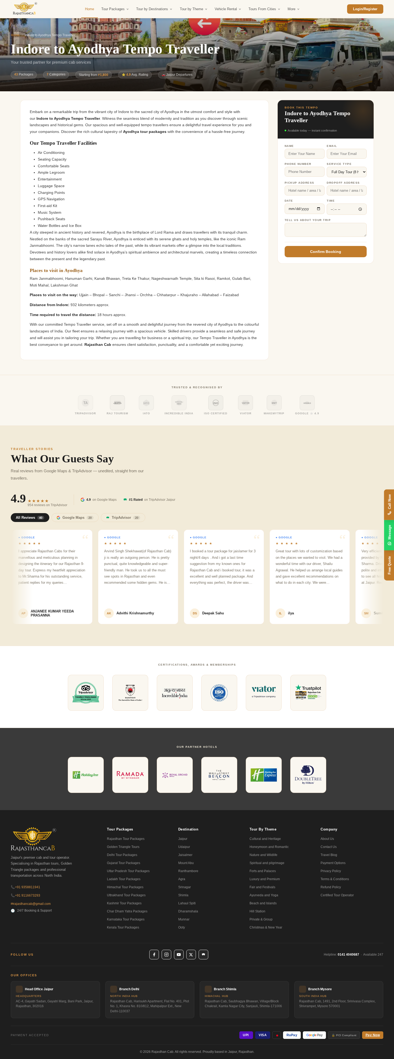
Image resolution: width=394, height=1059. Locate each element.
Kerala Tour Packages (123, 927)
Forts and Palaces (263, 871)
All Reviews (29, 518)
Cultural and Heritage (265, 839)
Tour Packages (113, 9)
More (291, 9)
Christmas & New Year (266, 927)
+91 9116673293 (25, 895)
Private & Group (261, 919)
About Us (327, 839)
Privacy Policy (331, 871)
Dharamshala (188, 911)
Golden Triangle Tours (123, 847)
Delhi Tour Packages (122, 855)
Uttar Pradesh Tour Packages (128, 871)
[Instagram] (166, 954)
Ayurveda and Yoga (264, 895)
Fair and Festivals (262, 887)
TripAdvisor (125, 518)
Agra (181, 879)
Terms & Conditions (335, 879)
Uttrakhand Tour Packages (126, 895)
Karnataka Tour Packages (125, 919)
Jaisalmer (185, 855)
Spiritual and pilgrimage (267, 863)
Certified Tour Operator (337, 895)
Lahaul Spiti (187, 903)
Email (332, 145)
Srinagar (184, 887)
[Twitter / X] (191, 954)
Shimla (183, 895)
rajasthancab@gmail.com (31, 904)
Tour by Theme (191, 9)
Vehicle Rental (226, 9)
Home (89, 9)
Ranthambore (188, 871)
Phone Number (298, 163)
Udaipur (184, 847)
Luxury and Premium (265, 879)
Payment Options (333, 863)
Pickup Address (299, 182)
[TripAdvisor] (203, 954)
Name (289, 145)
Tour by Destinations (152, 9)
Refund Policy (331, 887)
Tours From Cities (262, 9)
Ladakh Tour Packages (123, 879)
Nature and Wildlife (263, 855)
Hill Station (257, 911)
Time (331, 200)
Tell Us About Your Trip (308, 220)
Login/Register (365, 9)
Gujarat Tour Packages (123, 863)
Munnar (183, 919)
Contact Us (329, 847)
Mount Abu (186, 863)
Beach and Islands (263, 903)
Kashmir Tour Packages (124, 903)
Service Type (339, 163)
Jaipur (182, 839)
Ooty (181, 927)
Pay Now (373, 1035)
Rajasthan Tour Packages (125, 839)
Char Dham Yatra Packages (127, 911)
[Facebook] (154, 954)
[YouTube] (179, 954)
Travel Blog (329, 855)
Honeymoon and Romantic (269, 847)
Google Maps (77, 518)
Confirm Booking (325, 251)
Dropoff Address (343, 182)
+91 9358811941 (25, 887)
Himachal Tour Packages (125, 887)
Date (289, 200)
